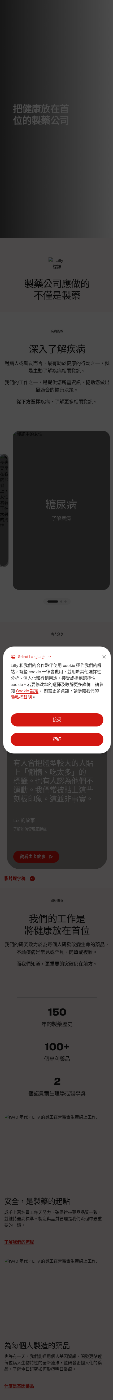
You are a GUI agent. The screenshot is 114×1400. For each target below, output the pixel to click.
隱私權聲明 (21, 697)
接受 (57, 719)
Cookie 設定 (27, 690)
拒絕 (57, 739)
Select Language (31, 656)
